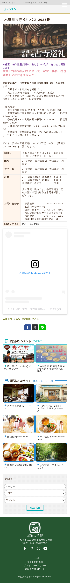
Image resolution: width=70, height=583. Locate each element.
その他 (16, 319)
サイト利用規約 (35, 562)
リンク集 (34, 558)
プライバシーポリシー (35, 565)
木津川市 (7, 319)
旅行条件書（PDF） (35, 569)
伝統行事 (26, 319)
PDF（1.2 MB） (31, 224)
